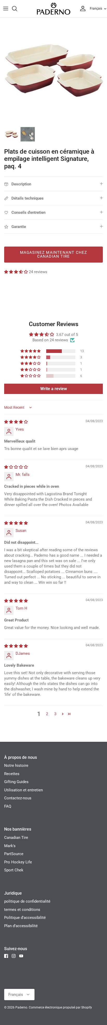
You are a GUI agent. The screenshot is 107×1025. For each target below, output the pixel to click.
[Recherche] (17, 8)
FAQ (7, 806)
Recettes (11, 773)
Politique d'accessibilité (25, 917)
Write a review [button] (53, 388)
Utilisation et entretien (23, 790)
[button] (16, 272)
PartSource (13, 853)
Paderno (21, 1007)
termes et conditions (22, 909)
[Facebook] (6, 956)
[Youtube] (21, 956)
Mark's (10, 845)
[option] (53, 71)
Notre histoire (16, 765)
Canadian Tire (16, 837)
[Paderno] (53, 9)
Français (96, 8)
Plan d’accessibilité (21, 926)
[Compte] (81, 8)
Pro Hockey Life (18, 862)
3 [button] (55, 714)
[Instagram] (14, 956)
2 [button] (47, 714)
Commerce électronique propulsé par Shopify (60, 1007)
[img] (16, 422)
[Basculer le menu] (5, 8)
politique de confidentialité (27, 901)
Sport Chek (13, 870)
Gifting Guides (16, 781)
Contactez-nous (17, 798)
